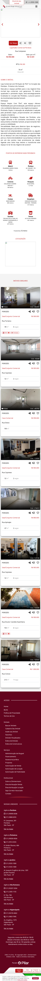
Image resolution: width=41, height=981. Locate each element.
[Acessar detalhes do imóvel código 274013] (20, 532)
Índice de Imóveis (11, 741)
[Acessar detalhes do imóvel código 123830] (20, 482)
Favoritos (8, 735)
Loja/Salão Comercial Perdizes (20, 48)
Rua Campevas (20, 51)
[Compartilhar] (30, 311)
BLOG (6, 710)
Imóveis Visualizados (12, 738)
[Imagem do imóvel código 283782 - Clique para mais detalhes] (20, 399)
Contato (8, 794)
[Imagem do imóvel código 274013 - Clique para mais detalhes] (20, 499)
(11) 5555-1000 (11, 863)
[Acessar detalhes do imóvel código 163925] (20, 683)
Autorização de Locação (14, 769)
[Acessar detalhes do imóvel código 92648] (20, 382)
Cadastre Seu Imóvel (12, 729)
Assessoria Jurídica (12, 760)
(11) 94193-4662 (11, 913)
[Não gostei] (25, 43)
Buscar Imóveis (10, 725)
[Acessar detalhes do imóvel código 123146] (20, 582)
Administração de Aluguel (14, 753)
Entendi (35, 978)
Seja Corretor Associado (14, 791)
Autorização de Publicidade (15, 772)
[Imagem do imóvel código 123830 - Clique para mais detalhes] (20, 449)
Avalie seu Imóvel (11, 732)
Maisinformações (27, 970)
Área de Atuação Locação (14, 787)
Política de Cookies (22, 980)
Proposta (8, 763)
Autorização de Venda (13, 766)
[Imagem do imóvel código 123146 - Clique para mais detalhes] (20, 549)
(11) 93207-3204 (11, 888)
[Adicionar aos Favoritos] (30, 43)
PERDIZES (5, 312)
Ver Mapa (13, 43)
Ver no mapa (8, 829)
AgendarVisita (19, 970)
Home (6, 706)
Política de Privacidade (12, 713)
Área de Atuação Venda (13, 784)
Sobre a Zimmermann (13, 781)
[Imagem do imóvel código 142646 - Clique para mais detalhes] (20, 598)
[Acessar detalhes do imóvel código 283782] (20, 432)
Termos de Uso (9, 716)
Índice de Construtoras (13, 744)
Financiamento (10, 756)
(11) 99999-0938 (11, 814)
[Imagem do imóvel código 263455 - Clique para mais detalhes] (20, 297)
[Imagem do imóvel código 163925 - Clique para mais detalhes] (20, 650)
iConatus (24, 231)
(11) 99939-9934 (11, 838)
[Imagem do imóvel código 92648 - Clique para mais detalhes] (20, 349)
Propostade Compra (36, 970)
